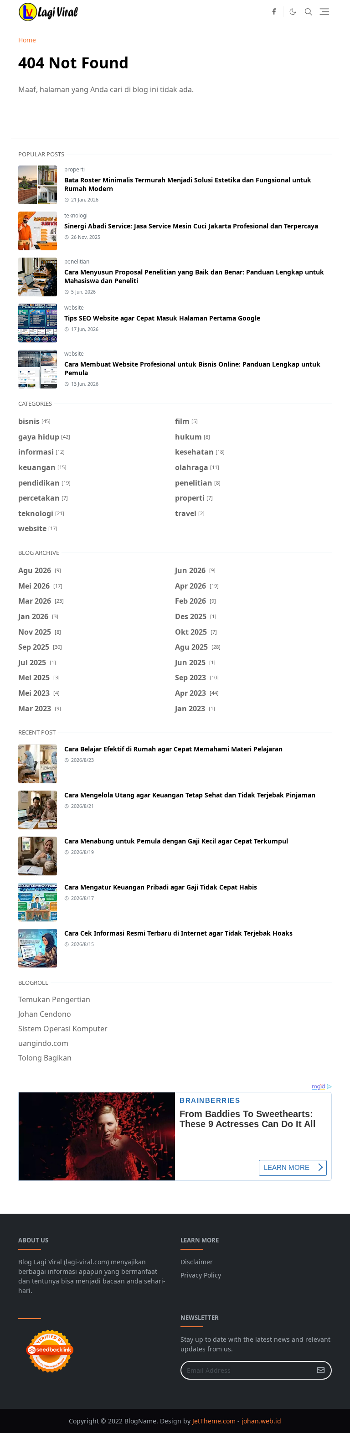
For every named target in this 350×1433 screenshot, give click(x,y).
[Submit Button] (321, 1370)
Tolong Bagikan (45, 1058)
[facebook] (274, 11)
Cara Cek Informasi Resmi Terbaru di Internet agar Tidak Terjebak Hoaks (178, 933)
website (74, 307)
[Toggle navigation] (324, 11)
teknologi (76, 215)
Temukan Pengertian (54, 999)
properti (74, 169)
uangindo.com (43, 1043)
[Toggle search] (308, 12)
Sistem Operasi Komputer (63, 1029)
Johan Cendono (44, 1014)
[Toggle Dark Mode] (292, 11)
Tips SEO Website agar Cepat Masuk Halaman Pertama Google (162, 318)
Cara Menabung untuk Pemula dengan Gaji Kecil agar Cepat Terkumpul (176, 841)
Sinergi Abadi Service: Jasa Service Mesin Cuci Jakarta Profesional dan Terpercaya (191, 226)
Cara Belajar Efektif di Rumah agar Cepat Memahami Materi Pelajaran (173, 749)
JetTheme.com (214, 1421)
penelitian (76, 261)
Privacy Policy (200, 1275)
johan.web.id (261, 1421)
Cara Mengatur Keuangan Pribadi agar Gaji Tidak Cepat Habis (160, 887)
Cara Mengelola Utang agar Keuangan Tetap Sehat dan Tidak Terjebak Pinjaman (189, 795)
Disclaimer (196, 1261)
